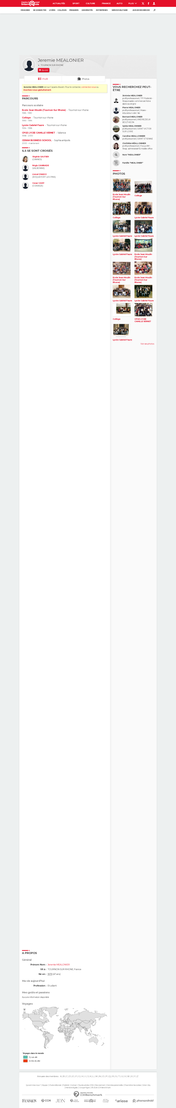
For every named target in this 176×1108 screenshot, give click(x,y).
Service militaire (119, 10)
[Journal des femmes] (29, 1100)
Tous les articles (83, 1085)
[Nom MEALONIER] (116, 154)
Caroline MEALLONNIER (133, 136)
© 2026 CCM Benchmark (101, 1088)
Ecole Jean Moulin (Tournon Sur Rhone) (44, 110)
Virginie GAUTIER (40, 157)
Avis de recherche (141, 10)
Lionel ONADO (39, 174)
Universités (87, 10)
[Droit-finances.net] (75, 1100)
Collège (26, 117)
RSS (92, 1085)
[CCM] (46, 1100)
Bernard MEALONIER (132, 117)
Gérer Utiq (146, 1085)
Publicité (66, 1085)
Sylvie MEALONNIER (131, 126)
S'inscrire (25, 10)
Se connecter (39, 10)
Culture (90, 3)
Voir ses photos (147, 344)
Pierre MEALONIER (131, 107)
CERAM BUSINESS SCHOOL (37, 140)
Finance (106, 3)
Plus (131, 3)
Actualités (59, 3)
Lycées (52, 10)
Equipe (45, 1085)
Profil (45, 79)
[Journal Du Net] (60, 1100)
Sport (75, 3)
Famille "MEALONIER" (132, 163)
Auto (120, 3)
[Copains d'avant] (90, 1100)
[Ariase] (121, 1100)
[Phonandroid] (143, 1100)
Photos (85, 79)
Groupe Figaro (84, 1088)
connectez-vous (88, 87)
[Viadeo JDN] (106, 1100)
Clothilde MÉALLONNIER (134, 143)
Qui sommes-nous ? (33, 1085)
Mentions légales (72, 1088)
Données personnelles (115, 1085)
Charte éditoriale (55, 1085)
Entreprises (102, 10)
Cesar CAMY (38, 183)
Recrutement (100, 1085)
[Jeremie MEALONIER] (29, 65)
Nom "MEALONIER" (131, 155)
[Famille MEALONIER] (116, 162)
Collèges (62, 10)
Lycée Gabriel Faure (33, 125)
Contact (74, 1085)
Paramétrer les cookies (133, 1085)
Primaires (74, 10)
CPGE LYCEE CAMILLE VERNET (38, 132)
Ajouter (45, 70)
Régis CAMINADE (40, 165)
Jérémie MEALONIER (132, 95)
